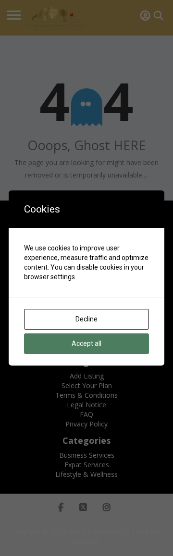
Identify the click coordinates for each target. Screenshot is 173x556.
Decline (86, 319)
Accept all (86, 343)
